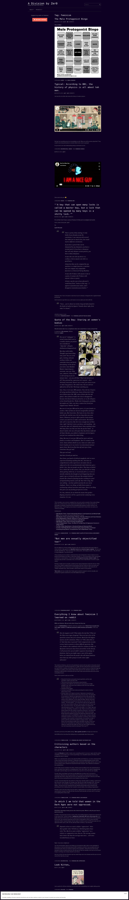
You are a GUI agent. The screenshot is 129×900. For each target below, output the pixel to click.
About (32, 10)
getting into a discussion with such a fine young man (85, 816)
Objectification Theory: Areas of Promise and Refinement (69, 521)
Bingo (69, 80)
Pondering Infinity (65, 315)
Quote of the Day (83, 315)
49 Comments (70, 216)
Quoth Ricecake (58, 227)
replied (61, 333)
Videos (70, 148)
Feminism (73, 80)
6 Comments (70, 325)
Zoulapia (63, 889)
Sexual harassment (94, 533)
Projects (39, 10)
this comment (65, 331)
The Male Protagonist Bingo (71, 19)
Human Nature (64, 533)
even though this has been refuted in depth (86, 558)
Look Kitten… (62, 865)
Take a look (57, 571)
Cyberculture (64, 740)
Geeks (80, 610)
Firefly (78, 797)
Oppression (82, 860)
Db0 (65, 21)
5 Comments (71, 93)
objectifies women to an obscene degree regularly (82, 549)
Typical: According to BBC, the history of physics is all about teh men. (77, 87)
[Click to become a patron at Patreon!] (39, 19)
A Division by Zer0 (42, 3)
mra (74, 200)
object (78, 533)
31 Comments (73, 620)
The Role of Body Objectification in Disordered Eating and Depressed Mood (74, 526)
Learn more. (69, 897)
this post (62, 753)
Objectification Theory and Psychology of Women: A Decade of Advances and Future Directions (78, 516)
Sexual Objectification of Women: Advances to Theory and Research (72, 518)
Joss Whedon (83, 797)
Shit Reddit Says (87, 740)
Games (62, 80)
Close (125, 893)
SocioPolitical (64, 148)
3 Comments (71, 21)
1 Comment (69, 807)
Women (56, 534)
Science (82, 148)
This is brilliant (58, 24)
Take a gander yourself (80, 731)
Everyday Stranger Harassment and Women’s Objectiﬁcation (70, 520)
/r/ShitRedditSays (63, 625)
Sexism (89, 315)
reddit (80, 740)
